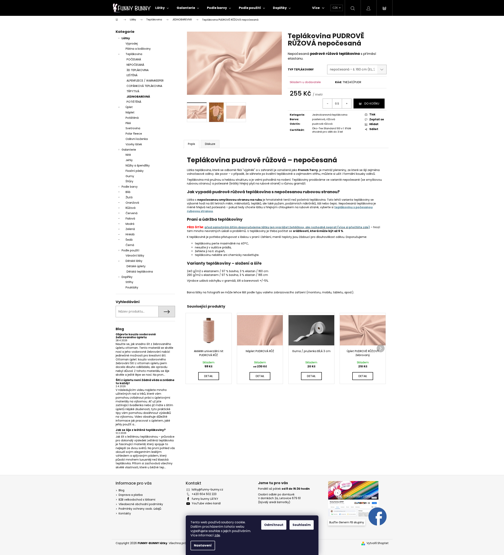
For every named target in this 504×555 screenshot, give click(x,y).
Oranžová (132, 203)
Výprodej (132, 44)
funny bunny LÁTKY (205, 499)
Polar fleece (134, 134)
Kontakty (125, 513)
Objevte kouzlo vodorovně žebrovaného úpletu (136, 336)
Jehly (129, 160)
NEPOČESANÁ (135, 65)
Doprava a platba (131, 495)
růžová (330, 119)
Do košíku (371, 103)
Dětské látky (134, 261)
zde (217, 535)
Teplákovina (134, 54)
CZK (336, 8)
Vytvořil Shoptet (378, 543)
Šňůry (129, 181)
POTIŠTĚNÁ (134, 102)
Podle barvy (130, 187)
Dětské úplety (136, 266)
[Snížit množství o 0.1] (327, 103)
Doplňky (127, 277)
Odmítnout (273, 525)
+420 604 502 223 (204, 494)
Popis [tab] (191, 144)
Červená (131, 213)
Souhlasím (301, 525)
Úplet (129, 107)
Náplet (130, 112)
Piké (128, 123)
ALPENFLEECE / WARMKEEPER (145, 81)
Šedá (129, 240)
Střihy (129, 282)
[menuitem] (162, 8)
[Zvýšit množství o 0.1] (346, 103)
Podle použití (130, 250)
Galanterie (129, 150)
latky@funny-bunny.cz (207, 489)
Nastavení (203, 545)
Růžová (130, 208)
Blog (121, 490)
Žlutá (129, 197)
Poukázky (132, 287)
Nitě (128, 155)
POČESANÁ (134, 59)
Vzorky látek (134, 144)
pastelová (318, 119)
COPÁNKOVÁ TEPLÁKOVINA (144, 86)
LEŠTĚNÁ (132, 75)
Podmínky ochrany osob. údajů (140, 509)
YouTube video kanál (206, 503)
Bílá (128, 192)
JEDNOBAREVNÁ (138, 97)
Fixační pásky (135, 171)
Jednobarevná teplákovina (329, 115)
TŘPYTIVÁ (133, 91)
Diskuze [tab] (210, 144)
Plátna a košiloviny (138, 49)
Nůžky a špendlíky (138, 165)
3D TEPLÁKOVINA (138, 70)
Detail (208, 376)
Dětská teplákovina (140, 272)
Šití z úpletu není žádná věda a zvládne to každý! (145, 382)
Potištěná (132, 118)
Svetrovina (133, 128)
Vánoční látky (135, 256)
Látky (126, 38)
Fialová (130, 218)
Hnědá (130, 234)
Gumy (130, 176)
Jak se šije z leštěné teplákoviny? (141, 430)
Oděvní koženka (137, 139)
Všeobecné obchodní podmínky (141, 504)
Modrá (130, 224)
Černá (130, 245)
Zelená (130, 229)
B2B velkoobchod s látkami (137, 500)
